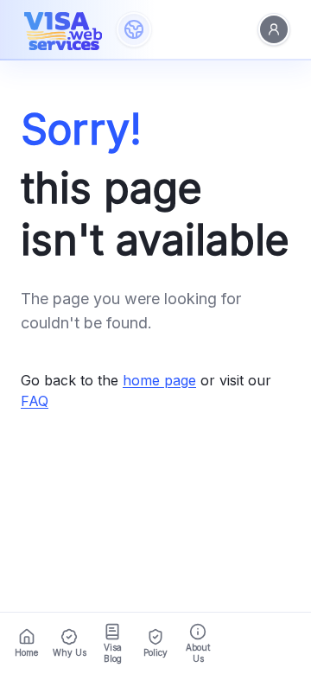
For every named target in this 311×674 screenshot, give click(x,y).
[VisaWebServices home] (63, 29)
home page (159, 380)
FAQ (34, 401)
